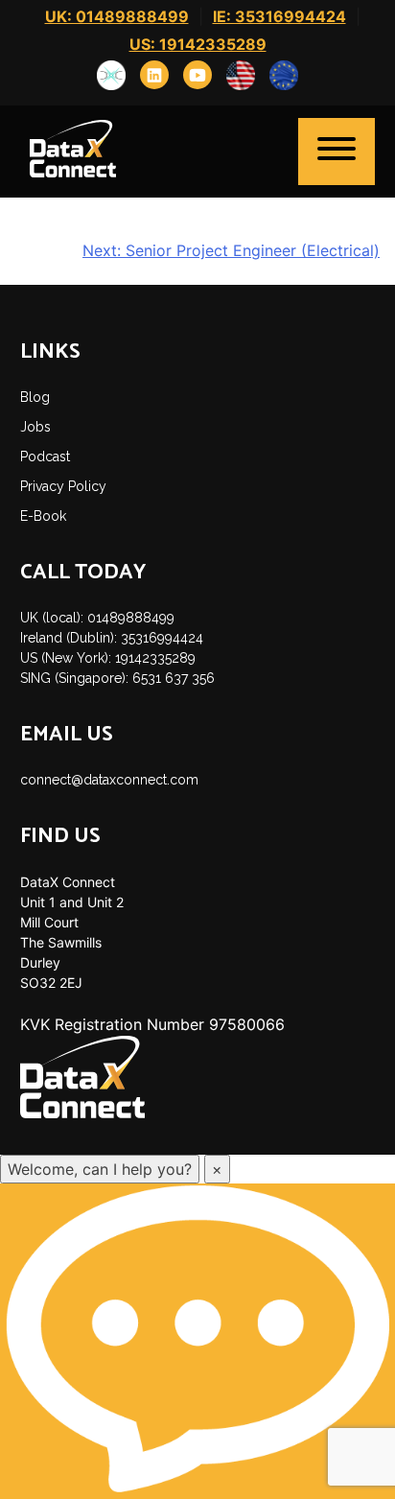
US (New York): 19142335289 (108, 658)
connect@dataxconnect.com (109, 779)
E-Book (43, 516)
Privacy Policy (63, 486)
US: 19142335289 (198, 44)
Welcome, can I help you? (100, 1169)
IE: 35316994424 (279, 16)
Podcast (45, 456)
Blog (35, 397)
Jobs (35, 426)
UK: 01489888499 (117, 16)
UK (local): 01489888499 (97, 617)
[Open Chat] (197, 1340)
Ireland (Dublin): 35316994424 (111, 637)
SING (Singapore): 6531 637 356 (117, 678)
